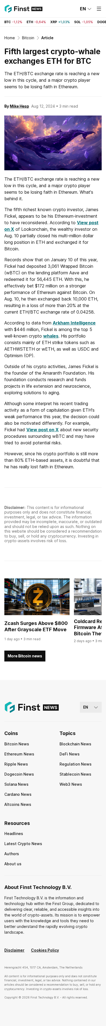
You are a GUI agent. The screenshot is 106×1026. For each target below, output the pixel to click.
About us (12, 863)
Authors (11, 853)
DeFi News (70, 754)
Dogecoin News (19, 774)
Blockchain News (75, 744)
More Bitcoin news (25, 656)
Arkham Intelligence (74, 323)
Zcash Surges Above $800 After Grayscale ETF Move (36, 626)
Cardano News (18, 794)
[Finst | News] (23, 9)
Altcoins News (17, 804)
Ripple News (16, 764)
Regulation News (76, 764)
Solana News (16, 784)
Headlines (13, 833)
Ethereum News (19, 754)
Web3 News (71, 784)
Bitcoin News (16, 744)
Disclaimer (14, 950)
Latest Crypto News (23, 843)
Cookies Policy (45, 950)
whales (50, 336)
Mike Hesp (19, 106)
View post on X (42, 429)
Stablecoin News (75, 774)
